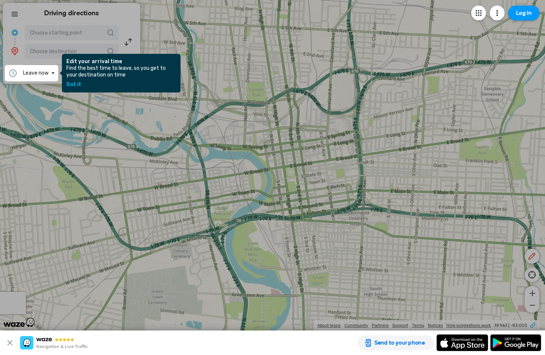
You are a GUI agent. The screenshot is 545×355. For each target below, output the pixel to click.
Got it (73, 85)
